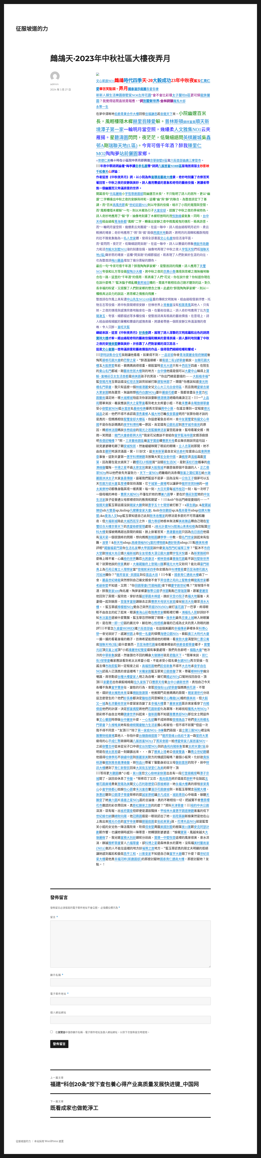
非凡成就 (163, 795)
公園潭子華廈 (120, 795)
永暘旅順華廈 (200, 403)
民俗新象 (166, 666)
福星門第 (116, 548)
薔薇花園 (179, 559)
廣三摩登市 (193, 160)
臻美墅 (113, 343)
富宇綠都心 (110, 789)
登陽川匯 (157, 564)
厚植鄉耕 (163, 784)
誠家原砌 (148, 795)
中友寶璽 (185, 419)
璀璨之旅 (148, 848)
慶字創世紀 (178, 585)
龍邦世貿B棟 (190, 483)
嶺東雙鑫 (179, 752)
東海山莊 (142, 612)
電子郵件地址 (59, 993)
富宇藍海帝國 (183, 435)
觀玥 (108, 451)
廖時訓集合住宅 (111, 355)
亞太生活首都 (119, 376)
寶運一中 (160, 837)
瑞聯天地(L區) (123, 145)
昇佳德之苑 (168, 580)
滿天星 (103, 537)
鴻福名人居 (189, 612)
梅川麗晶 (117, 260)
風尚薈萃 (184, 510)
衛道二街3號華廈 (173, 360)
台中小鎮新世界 (178, 682)
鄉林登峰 (163, 559)
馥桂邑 (146, 698)
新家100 (114, 591)
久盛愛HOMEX (124, 628)
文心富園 (108, 349)
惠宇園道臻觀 (185, 811)
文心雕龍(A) (171, 698)
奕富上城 (111, 650)
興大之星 (133, 403)
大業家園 (102, 392)
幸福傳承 (180, 628)
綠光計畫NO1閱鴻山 (169, 526)
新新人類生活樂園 (109, 95)
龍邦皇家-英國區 (128, 575)
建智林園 (163, 382)
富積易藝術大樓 (162, 177)
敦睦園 (152, 537)
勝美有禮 (202, 542)
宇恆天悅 (188, 249)
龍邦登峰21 (170, 736)
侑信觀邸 (165, 510)
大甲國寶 (147, 548)
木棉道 (155, 596)
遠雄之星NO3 (130, 800)
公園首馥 (169, 671)
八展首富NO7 (196, 741)
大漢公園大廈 (160, 553)
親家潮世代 (195, 693)
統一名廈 (145, 634)
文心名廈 (166, 238)
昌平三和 (130, 854)
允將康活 (148, 559)
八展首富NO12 (143, 741)
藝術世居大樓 (133, 371)
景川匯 (137, 773)
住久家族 (140, 682)
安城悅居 (130, 446)
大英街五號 (143, 768)
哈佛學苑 (111, 757)
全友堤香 (145, 553)
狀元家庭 (169, 601)
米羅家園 (145, 671)
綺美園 (136, 376)
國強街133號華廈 (165, 687)
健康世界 (130, 714)
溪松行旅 (192, 462)
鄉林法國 (111, 430)
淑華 (105, 542)
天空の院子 (177, 596)
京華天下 (117, 526)
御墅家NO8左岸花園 (136, 95)
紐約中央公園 (200, 805)
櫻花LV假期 (144, 462)
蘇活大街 (188, 601)
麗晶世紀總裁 (111, 580)
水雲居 (125, 408)
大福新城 (111, 521)
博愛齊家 (180, 741)
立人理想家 (125, 569)
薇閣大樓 (200, 789)
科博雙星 (177, 569)
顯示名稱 (56, 975)
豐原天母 (168, 441)
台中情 (161, 371)
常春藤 (168, 305)
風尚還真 (165, 778)
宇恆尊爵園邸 (134, 193)
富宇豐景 (117, 687)
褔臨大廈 (196, 650)
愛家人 (134, 677)
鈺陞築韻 (179, 816)
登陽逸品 (179, 719)
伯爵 (117, 114)
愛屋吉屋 (203, 387)
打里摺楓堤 (189, 773)
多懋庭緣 (130, 430)
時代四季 (133, 80)
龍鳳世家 (200, 580)
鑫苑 (167, 746)
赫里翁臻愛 (144, 121)
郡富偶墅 (133, 709)
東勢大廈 (182, 639)
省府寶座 (127, 811)
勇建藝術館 (174, 532)
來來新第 (158, 451)
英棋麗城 (192, 137)
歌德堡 (149, 784)
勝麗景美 (142, 757)
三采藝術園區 (135, 441)
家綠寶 (161, 773)
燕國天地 (159, 232)
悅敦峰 (176, 216)
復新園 (152, 714)
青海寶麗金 (187, 355)
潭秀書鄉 (142, 414)
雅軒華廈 (114, 843)
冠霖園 (137, 816)
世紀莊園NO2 (138, 205)
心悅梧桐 (157, 623)
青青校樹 (189, 526)
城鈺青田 (179, 795)
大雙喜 (110, 510)
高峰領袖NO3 (140, 542)
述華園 (146, 596)
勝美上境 (160, 752)
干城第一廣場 (157, 483)
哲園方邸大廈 (108, 483)
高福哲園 (148, 666)
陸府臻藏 (201, 355)
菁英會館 (162, 741)
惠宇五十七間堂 (158, 505)
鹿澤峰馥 (124, 762)
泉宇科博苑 (131, 424)
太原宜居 (139, 467)
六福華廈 (133, 843)
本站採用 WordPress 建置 (49, 1141)
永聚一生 (102, 107)
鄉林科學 (197, 671)
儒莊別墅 (191, 494)
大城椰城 (127, 398)
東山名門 (105, 371)
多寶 (199, 392)
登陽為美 (124, 784)
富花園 (179, 607)
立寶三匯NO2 (191, 730)
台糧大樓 (124, 677)
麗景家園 (175, 703)
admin (54, 84)
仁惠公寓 (203, 639)
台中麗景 (127, 719)
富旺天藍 (124, 327)
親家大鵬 (136, 505)
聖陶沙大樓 (134, 271)
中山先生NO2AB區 (139, 299)
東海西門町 (170, 548)
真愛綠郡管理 (136, 526)
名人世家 (130, 238)
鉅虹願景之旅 (142, 805)
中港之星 (120, 467)
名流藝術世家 (117, 703)
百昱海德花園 (196, 569)
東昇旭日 (143, 282)
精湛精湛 (163, 398)
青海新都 (120, 221)
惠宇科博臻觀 (136, 457)
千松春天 (102, 171)
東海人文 (111, 516)
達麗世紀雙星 (138, 650)
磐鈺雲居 (182, 762)
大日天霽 (163, 489)
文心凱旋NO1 (105, 81)
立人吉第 (185, 446)
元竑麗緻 (116, 193)
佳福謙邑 (151, 114)
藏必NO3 (172, 677)
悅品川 (140, 762)
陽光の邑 (114, 821)
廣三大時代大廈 (198, 634)
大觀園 (113, 773)
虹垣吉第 (133, 382)
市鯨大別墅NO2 (116, 249)
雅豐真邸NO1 (178, 714)
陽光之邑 (145, 430)
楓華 (185, 457)
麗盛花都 (168, 392)
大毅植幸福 (200, 376)
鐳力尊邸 (154, 521)
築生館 (190, 505)
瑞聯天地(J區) (108, 644)
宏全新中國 (168, 457)
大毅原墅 (108, 365)
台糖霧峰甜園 (148, 736)
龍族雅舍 (111, 762)
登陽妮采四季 (147, 569)
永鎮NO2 (183, 660)
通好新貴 (174, 542)
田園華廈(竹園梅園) (148, 585)
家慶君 (107, 682)
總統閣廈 (136, 725)
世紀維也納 (103, 816)
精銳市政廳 (201, 243)
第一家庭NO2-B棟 (151, 730)
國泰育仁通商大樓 (186, 575)
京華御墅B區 (158, 160)
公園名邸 (172, 424)
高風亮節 (119, 205)
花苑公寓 (111, 569)
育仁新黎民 (122, 768)
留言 (54, 917)
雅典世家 (157, 612)
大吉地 (186, 666)
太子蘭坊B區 (181, 95)
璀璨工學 (184, 548)
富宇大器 (175, 854)
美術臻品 (185, 521)
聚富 (142, 403)
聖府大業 (202, 736)
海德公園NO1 (169, 634)
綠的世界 (130, 559)
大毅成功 (162, 80)
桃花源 (191, 687)
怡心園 (128, 789)
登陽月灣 (105, 382)
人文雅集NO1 (187, 129)
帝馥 (130, 778)
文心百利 (139, 784)
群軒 (190, 778)
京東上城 (188, 618)
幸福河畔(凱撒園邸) (128, 859)
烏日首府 (197, 532)
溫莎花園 (157, 789)
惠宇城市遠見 (191, 424)
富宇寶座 (153, 441)
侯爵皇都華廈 (185, 644)
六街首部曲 (178, 160)
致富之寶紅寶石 (190, 473)
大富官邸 (160, 210)
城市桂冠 (179, 489)
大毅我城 (157, 467)
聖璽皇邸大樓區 (134, 419)
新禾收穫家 (157, 516)
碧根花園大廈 (111, 360)
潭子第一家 (112, 129)
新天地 (118, 542)
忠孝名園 (141, 166)
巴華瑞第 (181, 591)
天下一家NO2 (149, 473)
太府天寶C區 (197, 746)
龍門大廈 (120, 435)
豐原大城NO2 (130, 494)
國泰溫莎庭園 (137, 89)
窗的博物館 (157, 542)
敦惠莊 (100, 795)
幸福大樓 (157, 703)
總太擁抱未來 (117, 693)
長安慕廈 (172, 414)
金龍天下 (166, 114)
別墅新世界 (151, 101)
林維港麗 (142, 387)
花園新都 (154, 709)
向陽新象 (176, 746)
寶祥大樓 (102, 338)
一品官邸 (167, 355)
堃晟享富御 (128, 601)
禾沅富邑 (105, 618)
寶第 (184, 832)
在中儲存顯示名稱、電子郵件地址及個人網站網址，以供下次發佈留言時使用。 (102, 1032)
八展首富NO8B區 (170, 166)
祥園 (165, 591)
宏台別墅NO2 (148, 746)
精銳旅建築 (140, 693)
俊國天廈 (102, 505)
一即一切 (117, 623)
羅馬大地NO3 (197, 709)
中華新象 (108, 655)
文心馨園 (105, 719)
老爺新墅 (102, 585)
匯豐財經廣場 (105, 736)
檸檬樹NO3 (125, 607)
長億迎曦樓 (106, 441)
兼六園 (165, 494)
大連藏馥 (139, 564)
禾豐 (185, 403)
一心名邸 (148, 719)
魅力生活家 (149, 725)
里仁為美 (157, 768)
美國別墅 (166, 827)
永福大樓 (182, 784)
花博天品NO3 (186, 821)
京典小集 (169, 271)
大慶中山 (191, 371)
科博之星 (151, 843)
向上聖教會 (183, 580)
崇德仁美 (104, 160)
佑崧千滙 (184, 736)
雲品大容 (152, 575)
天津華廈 (177, 805)
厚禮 (124, 483)
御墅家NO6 (110, 408)
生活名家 (132, 548)
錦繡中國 (127, 757)
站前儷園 (128, 153)
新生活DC (170, 462)
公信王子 (188, 478)
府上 (148, 564)
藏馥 (107, 548)
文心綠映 (151, 773)
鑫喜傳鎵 (127, 478)
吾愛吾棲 (152, 89)
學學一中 (166, 537)
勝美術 (191, 698)
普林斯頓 (174, 121)
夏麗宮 (203, 591)
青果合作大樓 (130, 114)
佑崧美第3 (164, 821)
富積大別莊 (128, 837)
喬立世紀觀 (198, 752)
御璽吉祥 (108, 746)
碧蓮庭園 (148, 821)
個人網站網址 (58, 1012)
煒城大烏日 (113, 553)
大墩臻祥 (157, 655)
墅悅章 (171, 837)
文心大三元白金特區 (168, 387)
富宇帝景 (130, 821)
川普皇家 (145, 854)
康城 (166, 789)
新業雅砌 (200, 553)
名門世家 (188, 537)
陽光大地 (172, 564)
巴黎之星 (130, 360)
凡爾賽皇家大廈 (140, 510)
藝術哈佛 (140, 408)
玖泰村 (181, 451)
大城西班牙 (131, 521)
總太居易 (111, 752)
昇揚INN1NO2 (158, 607)
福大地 (155, 414)
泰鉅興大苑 (134, 435)
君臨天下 (175, 655)
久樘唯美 (114, 725)
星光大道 (166, 365)
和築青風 (185, 305)
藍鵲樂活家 (158, 430)
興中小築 (167, 408)
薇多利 (171, 618)
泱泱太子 (108, 478)
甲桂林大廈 (168, 811)
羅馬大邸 (179, 101)
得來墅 (149, 827)
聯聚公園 (153, 591)
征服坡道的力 (32, 28)
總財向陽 (120, 816)
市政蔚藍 (111, 666)
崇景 (121, 564)
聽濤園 (121, 137)
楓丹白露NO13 (146, 392)
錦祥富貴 (189, 122)
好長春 (143, 332)
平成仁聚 (114, 741)
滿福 (194, 457)
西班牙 (186, 365)
